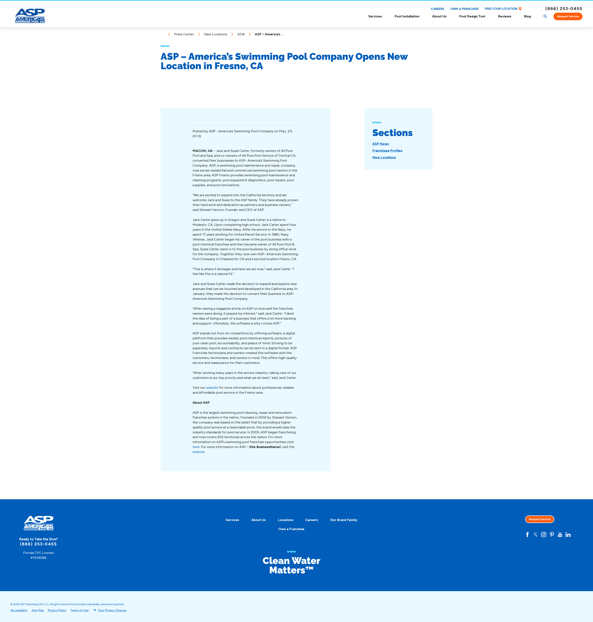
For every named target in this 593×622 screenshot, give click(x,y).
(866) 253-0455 (563, 8)
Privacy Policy (57, 610)
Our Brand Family (343, 520)
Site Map (38, 610)
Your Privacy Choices (112, 610)
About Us (439, 16)
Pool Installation (407, 16)
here (196, 447)
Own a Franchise (464, 9)
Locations (285, 520)
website (212, 387)
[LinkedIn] (568, 534)
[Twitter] (535, 534)
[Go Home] (164, 34)
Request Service (568, 16)
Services (375, 16)
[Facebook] (527, 534)
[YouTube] (560, 534)
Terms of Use (79, 610)
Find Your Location (501, 8)
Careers (437, 9)
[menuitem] (375, 16)
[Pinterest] (551, 534)
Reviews (504, 16)
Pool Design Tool (472, 16)
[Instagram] (543, 534)
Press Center (184, 34)
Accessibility (19, 610)
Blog (527, 16)
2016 (241, 34)
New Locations (215, 34)
